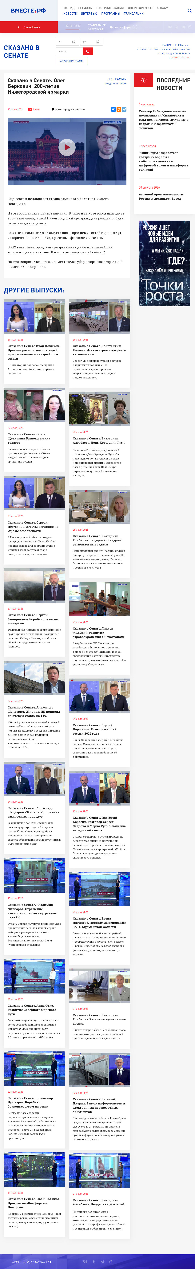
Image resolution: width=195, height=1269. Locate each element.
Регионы (85, 8)
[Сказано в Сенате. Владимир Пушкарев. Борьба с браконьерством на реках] (34, 1068)
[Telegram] (124, 109)
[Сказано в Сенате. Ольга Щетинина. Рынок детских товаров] (34, 405)
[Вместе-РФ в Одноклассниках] (177, 27)
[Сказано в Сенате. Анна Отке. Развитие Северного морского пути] (34, 976)
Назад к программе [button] (114, 83)
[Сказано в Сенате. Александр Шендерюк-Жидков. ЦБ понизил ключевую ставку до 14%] (34, 678)
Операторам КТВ (140, 8)
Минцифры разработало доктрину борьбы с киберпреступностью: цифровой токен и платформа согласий (163, 161)
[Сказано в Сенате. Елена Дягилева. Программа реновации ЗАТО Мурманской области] (99, 889)
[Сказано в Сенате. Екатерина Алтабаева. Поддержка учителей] (99, 1170)
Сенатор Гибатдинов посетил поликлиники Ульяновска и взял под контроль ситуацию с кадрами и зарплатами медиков (163, 119)
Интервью (89, 13)
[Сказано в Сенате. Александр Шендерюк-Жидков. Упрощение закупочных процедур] (34, 779)
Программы (110, 13)
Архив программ (71, 61)
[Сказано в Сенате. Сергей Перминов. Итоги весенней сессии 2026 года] (99, 696)
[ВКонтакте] (113, 109)
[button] (189, 10)
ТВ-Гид (68, 8)
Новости (70, 13)
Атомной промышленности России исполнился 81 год (161, 196)
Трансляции (134, 13)
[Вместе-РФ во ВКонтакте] (170, 27)
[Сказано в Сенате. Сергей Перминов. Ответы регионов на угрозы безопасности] (34, 493)
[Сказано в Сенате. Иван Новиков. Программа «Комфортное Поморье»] (34, 1169)
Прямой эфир (32, 27)
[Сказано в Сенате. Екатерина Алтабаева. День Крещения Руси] (99, 409)
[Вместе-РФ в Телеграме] (183, 27)
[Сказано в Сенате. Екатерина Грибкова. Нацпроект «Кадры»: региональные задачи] (99, 507)
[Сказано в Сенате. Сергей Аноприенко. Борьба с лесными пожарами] (34, 585)
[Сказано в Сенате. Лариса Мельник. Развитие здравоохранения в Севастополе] (99, 599)
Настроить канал (110, 8)
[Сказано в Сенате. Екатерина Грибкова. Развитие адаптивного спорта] (99, 986)
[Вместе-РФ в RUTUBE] (189, 27)
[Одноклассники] (119, 109)
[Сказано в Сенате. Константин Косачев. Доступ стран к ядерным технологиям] (99, 316)
